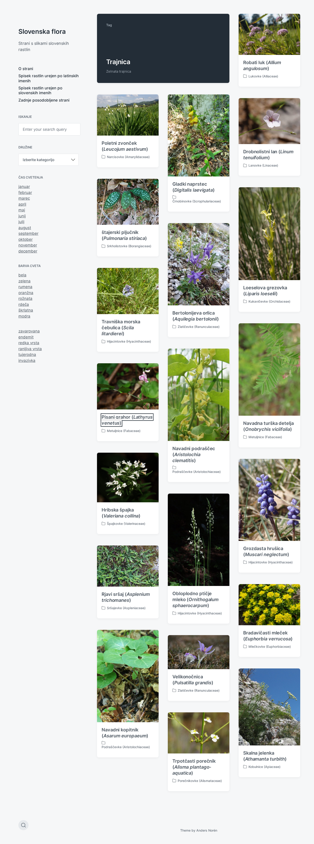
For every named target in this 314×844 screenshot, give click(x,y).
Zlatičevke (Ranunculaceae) (199, 327)
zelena (24, 281)
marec (24, 198)
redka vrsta (28, 343)
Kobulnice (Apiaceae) (264, 767)
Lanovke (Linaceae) (263, 165)
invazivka (26, 360)
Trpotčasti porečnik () (194, 767)
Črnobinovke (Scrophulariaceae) (196, 201)
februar (25, 192)
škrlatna (25, 310)
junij (22, 216)
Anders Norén (206, 830)
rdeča (23, 304)
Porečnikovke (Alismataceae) (200, 781)
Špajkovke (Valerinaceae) (126, 524)
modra (24, 316)
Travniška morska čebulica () (121, 327)
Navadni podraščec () (193, 454)
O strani (25, 68)
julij (21, 221)
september (28, 233)
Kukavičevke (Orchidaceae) (269, 301)
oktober (25, 239)
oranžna (25, 292)
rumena (25, 286)
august (24, 227)
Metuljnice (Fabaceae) (265, 437)
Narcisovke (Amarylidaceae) (128, 157)
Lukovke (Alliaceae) (263, 76)
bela (22, 275)
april (22, 204)
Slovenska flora (42, 31)
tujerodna (27, 354)
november (27, 245)
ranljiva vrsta (30, 349)
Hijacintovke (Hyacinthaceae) (129, 341)
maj (21, 210)
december (27, 251)
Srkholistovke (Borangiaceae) (129, 246)
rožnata (25, 298)
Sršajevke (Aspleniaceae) (126, 608)
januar (24, 186)
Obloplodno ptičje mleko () (195, 599)
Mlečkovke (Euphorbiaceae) (269, 646)
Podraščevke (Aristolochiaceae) (196, 472)
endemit (26, 337)
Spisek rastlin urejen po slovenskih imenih (40, 90)
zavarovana (29, 331)
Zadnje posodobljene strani (43, 100)
